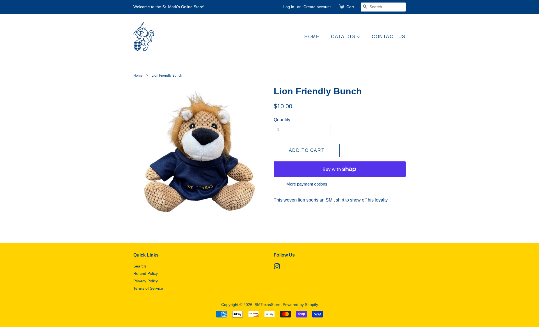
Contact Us (389, 36)
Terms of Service (148, 288)
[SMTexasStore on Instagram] (277, 268)
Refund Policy (145, 273)
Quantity (282, 119)
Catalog (344, 36)
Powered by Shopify (300, 305)
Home (311, 36)
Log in (288, 6)
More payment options (306, 184)
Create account (317, 6)
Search (139, 266)
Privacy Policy (145, 281)
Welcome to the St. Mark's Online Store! (168, 6)
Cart (350, 6)
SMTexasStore (267, 305)
